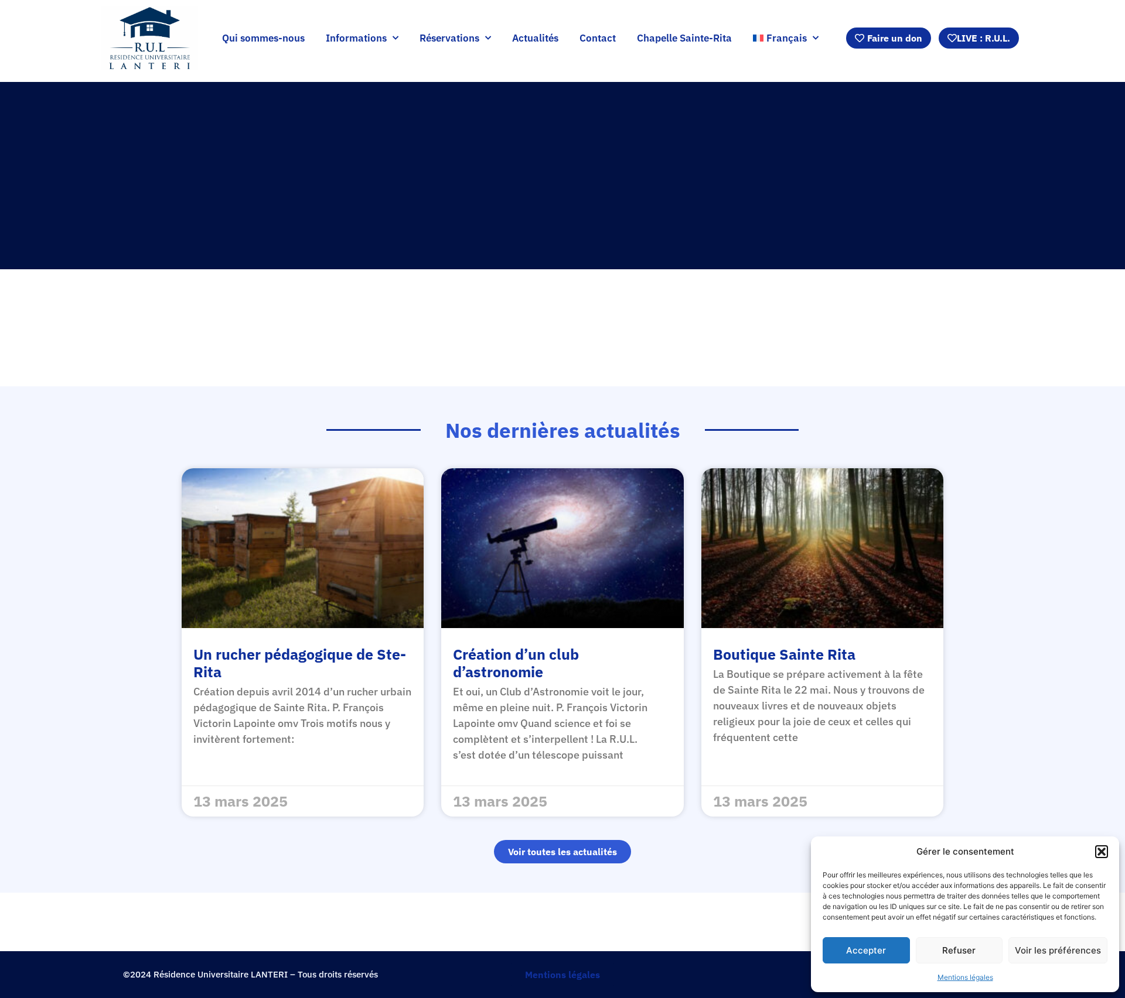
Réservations (449, 38)
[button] (1101, 852)
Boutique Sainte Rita (784, 654)
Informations (356, 38)
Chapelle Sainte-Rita (684, 38)
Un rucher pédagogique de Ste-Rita (299, 662)
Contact (597, 38)
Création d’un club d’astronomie (516, 662)
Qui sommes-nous (263, 38)
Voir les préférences (1058, 950)
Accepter (866, 950)
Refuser (959, 950)
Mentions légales (965, 977)
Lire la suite (224, 757)
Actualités (535, 38)
